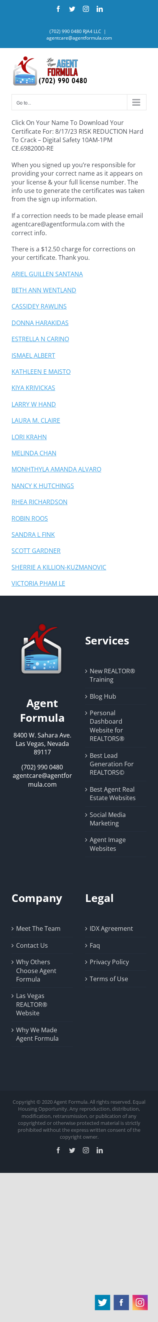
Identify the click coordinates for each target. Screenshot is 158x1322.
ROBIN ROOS (30, 518)
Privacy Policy (109, 962)
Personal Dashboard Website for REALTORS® (107, 726)
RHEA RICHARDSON (39, 502)
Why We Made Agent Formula (37, 1034)
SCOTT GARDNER (36, 550)
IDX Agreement (111, 928)
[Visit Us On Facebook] (121, 1297)
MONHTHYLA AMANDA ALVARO (56, 469)
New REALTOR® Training (112, 675)
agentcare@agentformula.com (79, 38)
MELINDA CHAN (34, 453)
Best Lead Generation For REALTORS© (112, 764)
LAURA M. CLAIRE (36, 420)
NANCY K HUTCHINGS (43, 486)
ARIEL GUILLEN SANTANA (47, 274)
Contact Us (32, 945)
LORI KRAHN (29, 437)
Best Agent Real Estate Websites (113, 793)
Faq (95, 945)
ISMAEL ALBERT (33, 355)
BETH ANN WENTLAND (44, 290)
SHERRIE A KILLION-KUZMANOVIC (59, 567)
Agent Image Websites (108, 843)
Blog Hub (103, 696)
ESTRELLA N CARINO (40, 339)
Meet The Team (38, 928)
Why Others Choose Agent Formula (36, 970)
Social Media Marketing (108, 818)
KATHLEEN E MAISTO (41, 371)
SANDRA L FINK (33, 534)
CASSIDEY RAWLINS (39, 306)
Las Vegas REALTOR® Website (31, 1004)
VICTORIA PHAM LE (38, 583)
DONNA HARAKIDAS (40, 323)
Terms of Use (109, 979)
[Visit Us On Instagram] (139, 1297)
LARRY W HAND (34, 404)
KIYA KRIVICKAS (33, 388)
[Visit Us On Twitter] (102, 1297)
